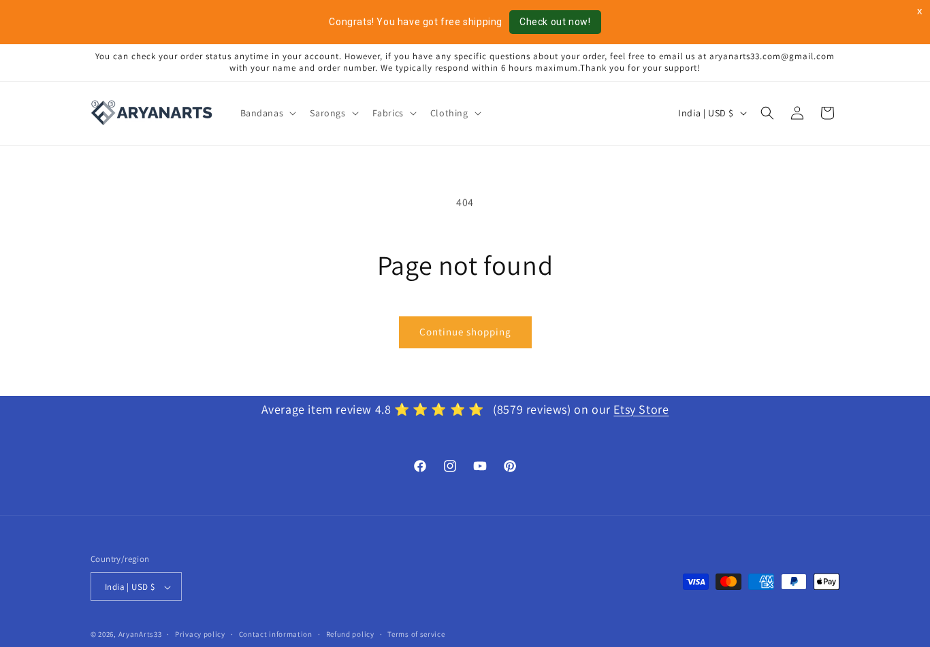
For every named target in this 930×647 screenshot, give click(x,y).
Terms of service (416, 635)
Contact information (275, 635)
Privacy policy (200, 635)
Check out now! (554, 21)
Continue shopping (465, 331)
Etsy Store (641, 409)
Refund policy (350, 635)
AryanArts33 (140, 635)
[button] (267, 113)
